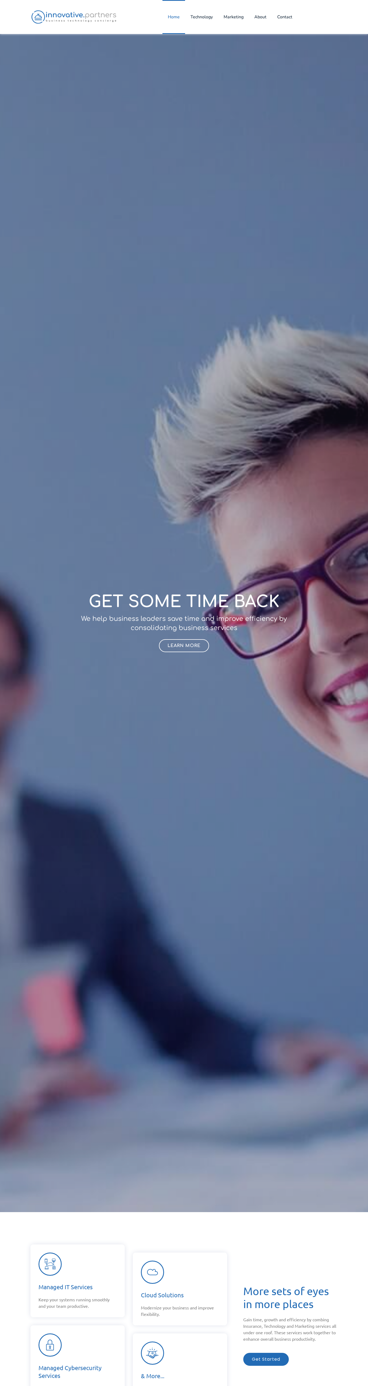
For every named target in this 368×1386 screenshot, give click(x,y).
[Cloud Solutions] (152, 1272)
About (260, 17)
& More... (152, 1375)
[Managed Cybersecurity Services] (50, 1345)
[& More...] (152, 1353)
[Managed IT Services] (50, 1264)
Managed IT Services (66, 1286)
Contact (284, 17)
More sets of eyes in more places (286, 1297)
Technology (201, 17)
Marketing (234, 17)
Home (174, 17)
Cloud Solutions (162, 1294)
